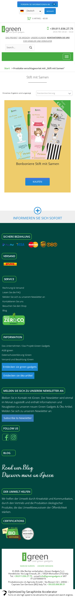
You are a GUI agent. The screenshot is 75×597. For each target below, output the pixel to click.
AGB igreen (7, 350)
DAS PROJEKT (12, 37)
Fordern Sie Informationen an (35, 4)
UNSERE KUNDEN (38, 37)
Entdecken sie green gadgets (20, 366)
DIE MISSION (24, 37)
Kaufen (37, 181)
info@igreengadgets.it (51, 576)
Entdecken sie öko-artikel (18, 375)
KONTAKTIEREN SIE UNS (58, 37)
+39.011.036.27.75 (61, 28)
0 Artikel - (40, 18)
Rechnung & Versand (13, 287)
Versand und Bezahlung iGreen (18, 359)
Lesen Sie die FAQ (11, 292)
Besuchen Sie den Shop (14, 305)
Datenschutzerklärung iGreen (17, 354)
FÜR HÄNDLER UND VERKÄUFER (37, 41)
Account (50, 11)
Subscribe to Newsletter (18, 418)
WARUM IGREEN (27, 566)
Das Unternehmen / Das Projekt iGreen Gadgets (26, 345)
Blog (4, 310)
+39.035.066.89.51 (56, 584)
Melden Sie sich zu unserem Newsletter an (23, 296)
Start (7, 68)
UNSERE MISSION (45, 566)
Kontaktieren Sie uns (12, 301)
